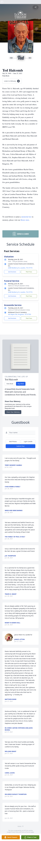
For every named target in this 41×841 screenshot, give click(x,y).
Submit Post (20, 446)
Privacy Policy (15, 832)
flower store (25, 220)
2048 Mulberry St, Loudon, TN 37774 (20, 268)
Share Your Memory (13, 412)
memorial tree (26, 216)
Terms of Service (26, 832)
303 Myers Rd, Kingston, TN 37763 (19, 314)
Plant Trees (29, 272)
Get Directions (12, 272)
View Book (9, 384)
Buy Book (21, 384)
